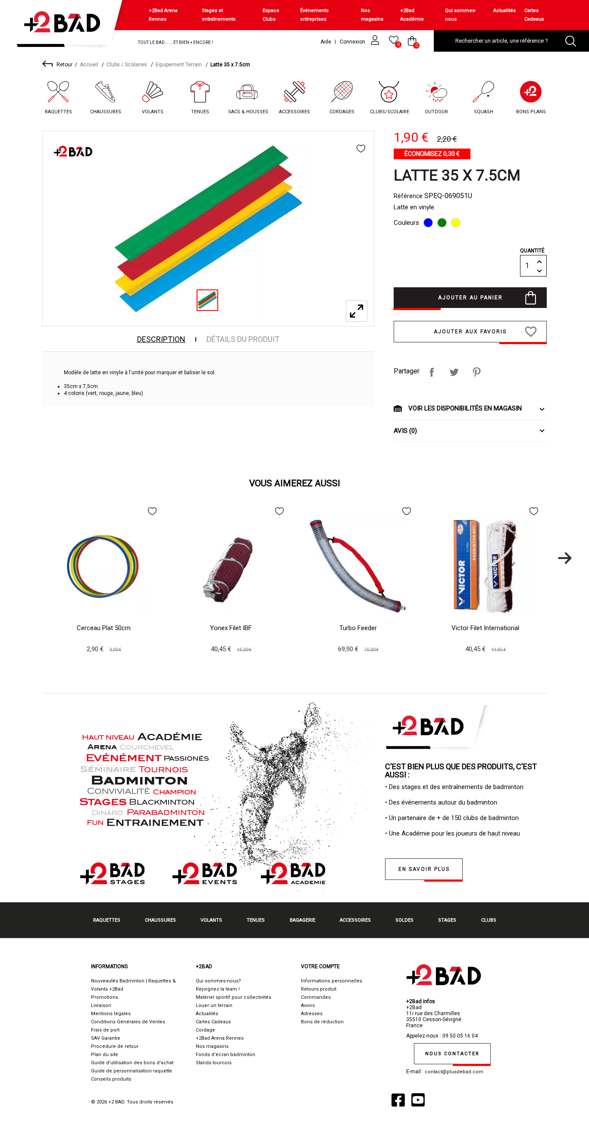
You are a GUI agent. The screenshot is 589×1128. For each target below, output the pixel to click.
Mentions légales (111, 1013)
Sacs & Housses (248, 112)
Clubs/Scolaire (389, 112)
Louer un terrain (214, 1005)
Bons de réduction (322, 1022)
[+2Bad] (66, 26)
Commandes (316, 997)
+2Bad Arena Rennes (163, 15)
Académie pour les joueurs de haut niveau (460, 833)
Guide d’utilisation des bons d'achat (132, 1063)
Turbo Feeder (358, 628)
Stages (447, 920)
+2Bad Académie (412, 15)
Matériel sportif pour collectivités (233, 997)
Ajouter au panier (470, 298)
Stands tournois (214, 1063)
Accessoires (294, 112)
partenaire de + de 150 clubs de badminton (458, 818)
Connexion (353, 42)
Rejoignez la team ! (218, 989)
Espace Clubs (271, 15)
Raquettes (58, 112)
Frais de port (105, 1030)
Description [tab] (161, 339)
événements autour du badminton (449, 802)
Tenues (200, 112)
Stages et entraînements (218, 15)
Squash (483, 112)
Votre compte (320, 966)
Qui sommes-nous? (218, 981)
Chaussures (105, 112)
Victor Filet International (485, 628)
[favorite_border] (361, 148)
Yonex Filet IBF (231, 628)
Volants (152, 112)
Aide (325, 42)
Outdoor (436, 112)
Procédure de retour (114, 1046)
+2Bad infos (420, 1001)
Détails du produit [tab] (243, 339)
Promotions (104, 997)
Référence (408, 196)
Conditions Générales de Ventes (128, 1022)
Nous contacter (452, 1054)
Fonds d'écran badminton (225, 1054)
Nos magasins (372, 15)
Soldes (404, 920)
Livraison (101, 1005)
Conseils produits (111, 1079)
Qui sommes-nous (460, 15)
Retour (64, 65)
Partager (431, 372)
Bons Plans (531, 112)
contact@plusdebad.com (454, 1072)
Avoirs (308, 1005)
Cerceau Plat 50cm (104, 628)
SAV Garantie (105, 1038)
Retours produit (318, 989)
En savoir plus (424, 869)
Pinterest (476, 372)
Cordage (205, 1030)
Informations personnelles (331, 981)
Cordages (341, 112)
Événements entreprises (314, 15)
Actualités (504, 10)
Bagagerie (302, 920)
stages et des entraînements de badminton (462, 787)
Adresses (312, 1013)
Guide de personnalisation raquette (131, 1071)
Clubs (488, 920)
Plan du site (104, 1054)
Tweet (454, 372)
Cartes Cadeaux (534, 15)
